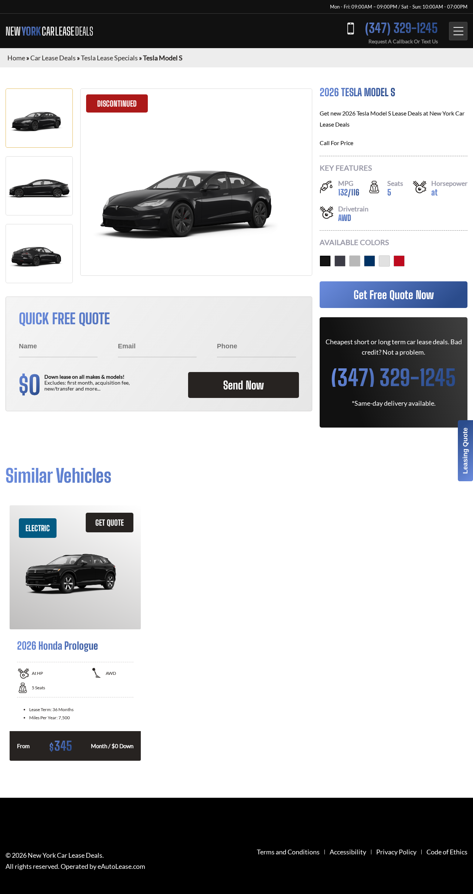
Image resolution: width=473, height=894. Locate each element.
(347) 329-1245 (401, 28)
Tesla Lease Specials (109, 58)
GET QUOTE (109, 522)
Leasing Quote (465, 451)
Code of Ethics (446, 852)
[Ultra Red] (399, 261)
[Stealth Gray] (340, 261)
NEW (49, 31)
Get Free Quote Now (394, 294)
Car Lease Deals (53, 58)
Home (16, 58)
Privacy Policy (396, 852)
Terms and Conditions (288, 852)
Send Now (243, 385)
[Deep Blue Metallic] (369, 261)
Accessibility (348, 852)
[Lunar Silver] (355, 261)
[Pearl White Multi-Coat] (384, 261)
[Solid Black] (325, 261)
